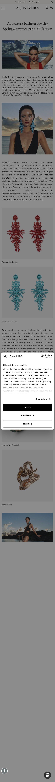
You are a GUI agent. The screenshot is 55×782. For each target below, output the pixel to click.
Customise (26, 415)
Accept (27, 407)
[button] (47, 775)
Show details (41, 399)
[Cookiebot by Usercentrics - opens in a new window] (41, 356)
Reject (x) (27, 424)
